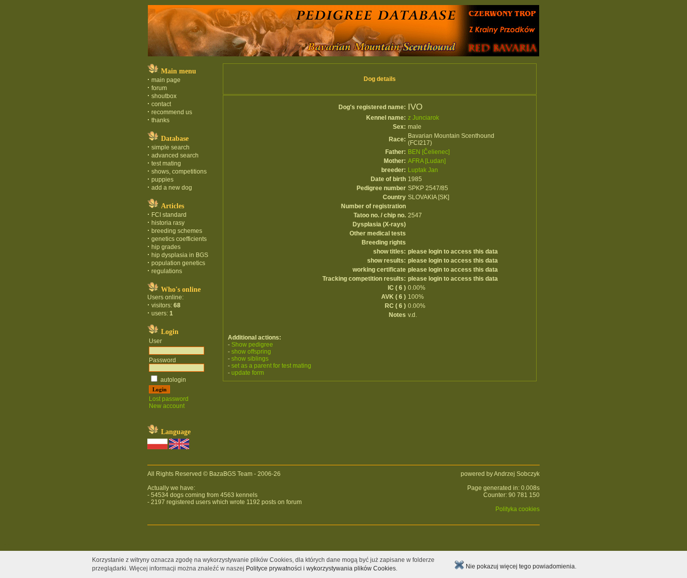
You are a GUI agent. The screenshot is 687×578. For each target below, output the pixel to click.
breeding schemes (176, 230)
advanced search (175, 155)
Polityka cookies (517, 509)
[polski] (157, 447)
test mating (166, 163)
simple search (170, 147)
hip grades (166, 247)
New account (167, 405)
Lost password (169, 398)
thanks (160, 120)
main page (166, 80)
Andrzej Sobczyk (517, 473)
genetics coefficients (179, 238)
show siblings (250, 358)
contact (161, 104)
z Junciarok (423, 117)
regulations (166, 271)
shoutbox (164, 96)
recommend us (171, 112)
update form (247, 372)
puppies (162, 179)
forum (159, 88)
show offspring (251, 351)
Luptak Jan (423, 170)
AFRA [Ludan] (427, 160)
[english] (179, 447)
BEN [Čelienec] (429, 151)
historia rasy (168, 222)
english (9, 544)
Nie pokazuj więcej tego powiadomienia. (520, 566)
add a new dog (171, 187)
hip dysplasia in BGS (179, 255)
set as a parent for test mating (271, 365)
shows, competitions (179, 171)
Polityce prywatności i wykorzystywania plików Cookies (321, 568)
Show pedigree (252, 344)
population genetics (178, 263)
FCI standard (169, 214)
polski (5, 544)
